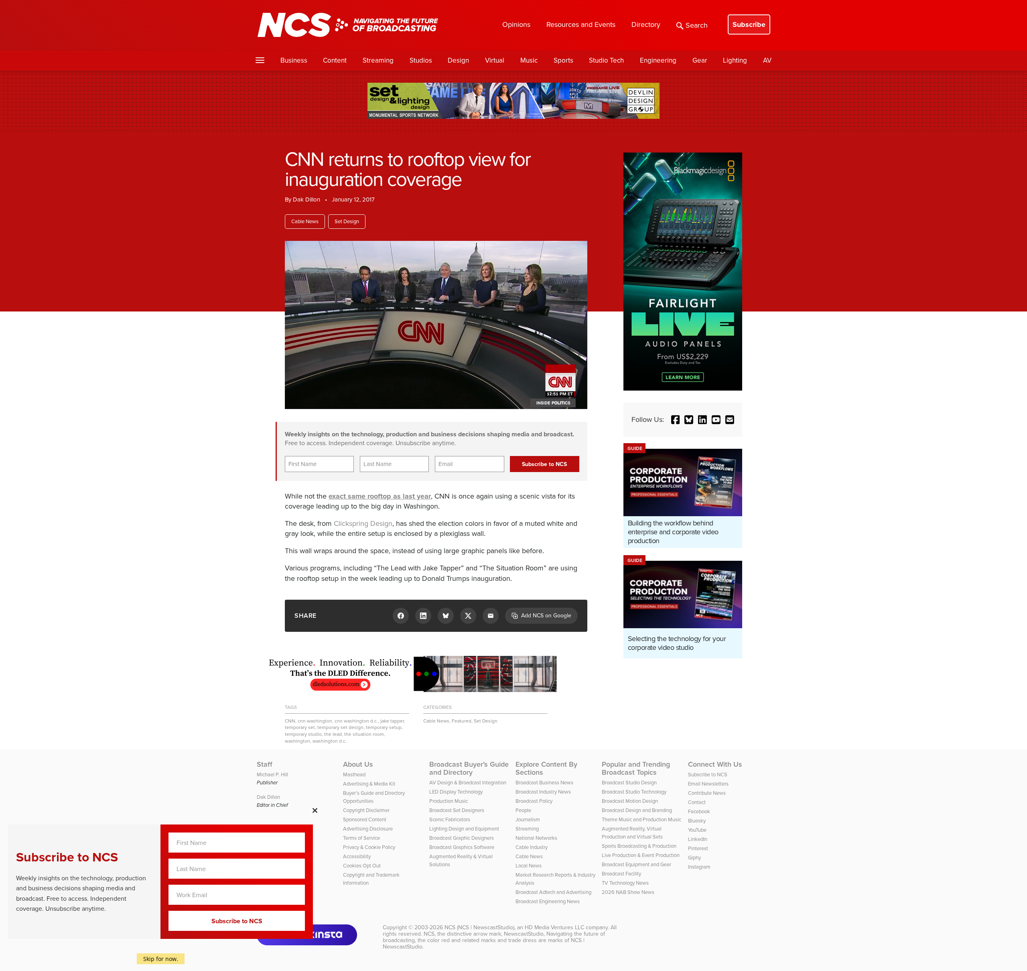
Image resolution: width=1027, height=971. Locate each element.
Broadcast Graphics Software (461, 847)
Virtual (494, 60)
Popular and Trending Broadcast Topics (636, 768)
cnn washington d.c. (356, 721)
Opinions (516, 24)
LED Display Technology (456, 792)
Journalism (528, 819)
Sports (563, 60)
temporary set (300, 727)
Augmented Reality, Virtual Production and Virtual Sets (632, 833)
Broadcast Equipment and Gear (636, 864)
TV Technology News (625, 883)
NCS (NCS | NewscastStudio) (479, 927)
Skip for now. (160, 959)
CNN (290, 721)
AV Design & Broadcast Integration (467, 782)
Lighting (735, 60)
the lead (333, 734)
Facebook (699, 811)
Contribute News (707, 793)
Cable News (305, 221)
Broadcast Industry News (543, 792)
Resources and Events (580, 24)
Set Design (347, 221)
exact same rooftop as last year (380, 496)
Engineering (658, 60)
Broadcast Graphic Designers (461, 838)
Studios (421, 60)
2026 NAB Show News (628, 892)
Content (335, 60)
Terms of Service (361, 838)
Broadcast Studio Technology (634, 792)
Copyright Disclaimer (366, 810)
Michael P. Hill (272, 774)
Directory (645, 24)
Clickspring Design (363, 523)
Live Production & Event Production (641, 855)
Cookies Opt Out (362, 865)
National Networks (536, 838)
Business (293, 60)
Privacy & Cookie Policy (369, 847)
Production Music (448, 801)
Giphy (694, 857)
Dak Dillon (306, 199)
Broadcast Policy (534, 801)
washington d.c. (330, 741)
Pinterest (698, 848)
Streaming (378, 60)
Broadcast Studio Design (629, 782)
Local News (529, 865)
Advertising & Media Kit (369, 784)
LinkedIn (697, 839)
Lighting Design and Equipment (464, 829)
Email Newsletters (708, 784)
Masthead (354, 774)
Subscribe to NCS (707, 774)
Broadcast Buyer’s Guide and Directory (469, 768)
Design (458, 60)
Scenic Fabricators (449, 819)
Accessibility (357, 856)
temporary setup (384, 727)
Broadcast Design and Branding (637, 810)
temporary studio (303, 734)
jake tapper (392, 721)
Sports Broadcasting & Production (639, 846)
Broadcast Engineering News (548, 901)
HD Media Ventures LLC (554, 927)
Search (697, 25)
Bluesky (697, 820)
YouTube (697, 830)
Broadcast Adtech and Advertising (553, 892)
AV (767, 60)
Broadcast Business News (544, 782)
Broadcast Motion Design (630, 801)
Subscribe (749, 24)
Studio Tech (606, 60)
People (523, 810)
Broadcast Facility (621, 873)
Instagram (699, 867)
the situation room (364, 734)
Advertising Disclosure (368, 829)
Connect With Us (715, 764)
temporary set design (340, 727)
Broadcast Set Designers (456, 810)
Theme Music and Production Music (641, 819)
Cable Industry (532, 847)
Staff (264, 764)
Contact (697, 802)
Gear (699, 60)
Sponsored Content (364, 819)
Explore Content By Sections (546, 768)
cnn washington (315, 721)
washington (297, 741)
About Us (358, 764)
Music (529, 60)
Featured (461, 721)
